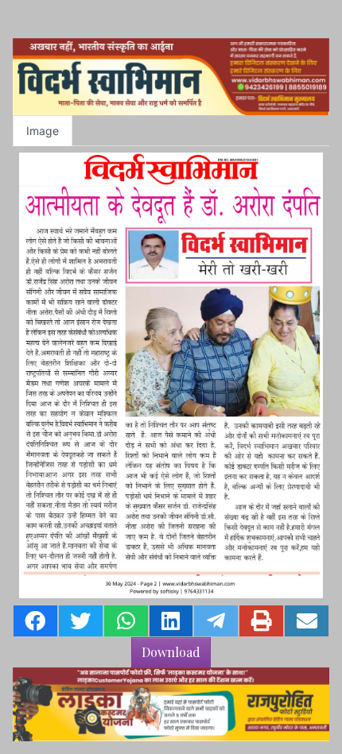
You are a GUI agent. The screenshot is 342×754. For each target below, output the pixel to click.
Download (171, 652)
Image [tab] (42, 130)
